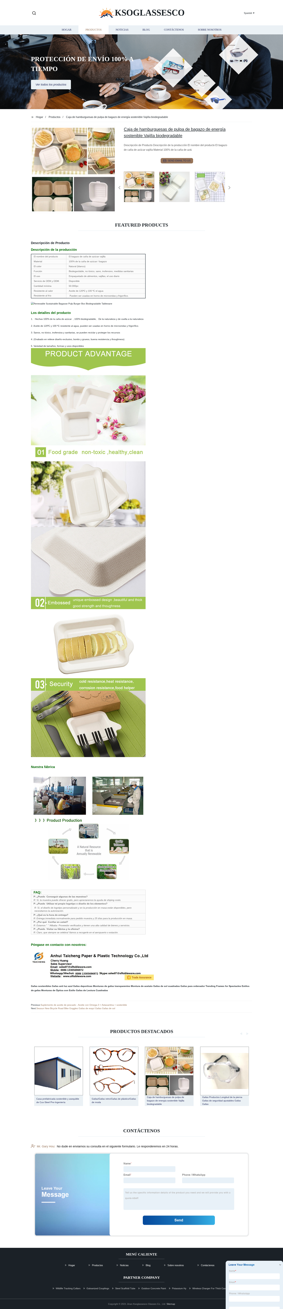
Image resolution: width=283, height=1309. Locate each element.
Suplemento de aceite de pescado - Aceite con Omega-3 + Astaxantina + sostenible (84, 1005)
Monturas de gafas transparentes (111, 986)
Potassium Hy (179, 1288)
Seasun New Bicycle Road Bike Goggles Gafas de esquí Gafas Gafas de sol (75, 1008)
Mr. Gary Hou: (46, 1146)
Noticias (122, 29)
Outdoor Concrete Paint (153, 1288)
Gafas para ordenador (192, 986)
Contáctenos (174, 29)
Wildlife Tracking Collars (68, 1288)
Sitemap (171, 1304)
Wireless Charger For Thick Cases (210, 1288)
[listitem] (141, 186)
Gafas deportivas (82, 986)
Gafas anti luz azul (62, 986)
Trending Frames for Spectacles (223, 986)
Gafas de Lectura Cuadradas (92, 990)
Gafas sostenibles (41, 986)
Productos (93, 29)
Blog (146, 29)
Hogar (66, 29)
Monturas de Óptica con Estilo (58, 990)
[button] (34, 13)
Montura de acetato (142, 986)
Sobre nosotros (209, 29)
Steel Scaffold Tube (125, 1288)
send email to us (179, 160)
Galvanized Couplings (97, 1288)
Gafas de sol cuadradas (166, 986)
